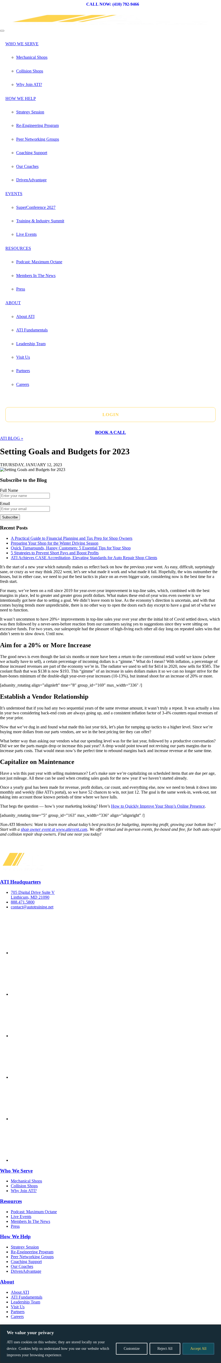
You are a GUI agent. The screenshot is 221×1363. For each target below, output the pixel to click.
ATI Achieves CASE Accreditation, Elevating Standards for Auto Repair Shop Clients (84, 557)
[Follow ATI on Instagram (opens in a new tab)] (51, 1035)
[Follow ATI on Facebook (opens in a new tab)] (51, 952)
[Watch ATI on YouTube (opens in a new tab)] (51, 1118)
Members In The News (36, 275)
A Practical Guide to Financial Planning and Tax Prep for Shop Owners (71, 538)
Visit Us (23, 357)
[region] (110, 1343)
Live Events (26, 234)
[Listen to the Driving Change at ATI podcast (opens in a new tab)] (51, 1160)
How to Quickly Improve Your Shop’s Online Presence (158, 806)
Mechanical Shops (31, 57)
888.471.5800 (22, 902)
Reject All (164, 1349)
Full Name (9, 490)
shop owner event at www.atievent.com (54, 829)
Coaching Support (31, 152)
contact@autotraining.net (32, 907)
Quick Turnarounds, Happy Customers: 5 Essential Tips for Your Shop (71, 548)
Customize (132, 1349)
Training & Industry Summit (40, 221)
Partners (23, 370)
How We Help (20, 98)
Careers (22, 384)
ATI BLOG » (11, 438)
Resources (18, 248)
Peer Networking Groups (37, 139)
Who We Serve (22, 43)
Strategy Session (30, 112)
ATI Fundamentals (32, 330)
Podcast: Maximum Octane (39, 262)
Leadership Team (31, 343)
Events (13, 193)
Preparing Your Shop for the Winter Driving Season (54, 543)
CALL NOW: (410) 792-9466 (112, 4)
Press (20, 289)
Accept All (198, 1349)
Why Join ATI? (29, 84)
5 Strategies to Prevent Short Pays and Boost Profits (55, 553)
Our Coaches (27, 166)
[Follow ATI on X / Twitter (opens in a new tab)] (51, 994)
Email (5, 503)
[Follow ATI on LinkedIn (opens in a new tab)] (51, 1077)
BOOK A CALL (110, 432)
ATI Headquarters (20, 882)
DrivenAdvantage (31, 180)
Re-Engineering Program (37, 125)
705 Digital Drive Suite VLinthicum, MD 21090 (33, 895)
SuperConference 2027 (36, 207)
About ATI (25, 316)
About (13, 302)
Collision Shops (29, 71)
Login (110, 414)
